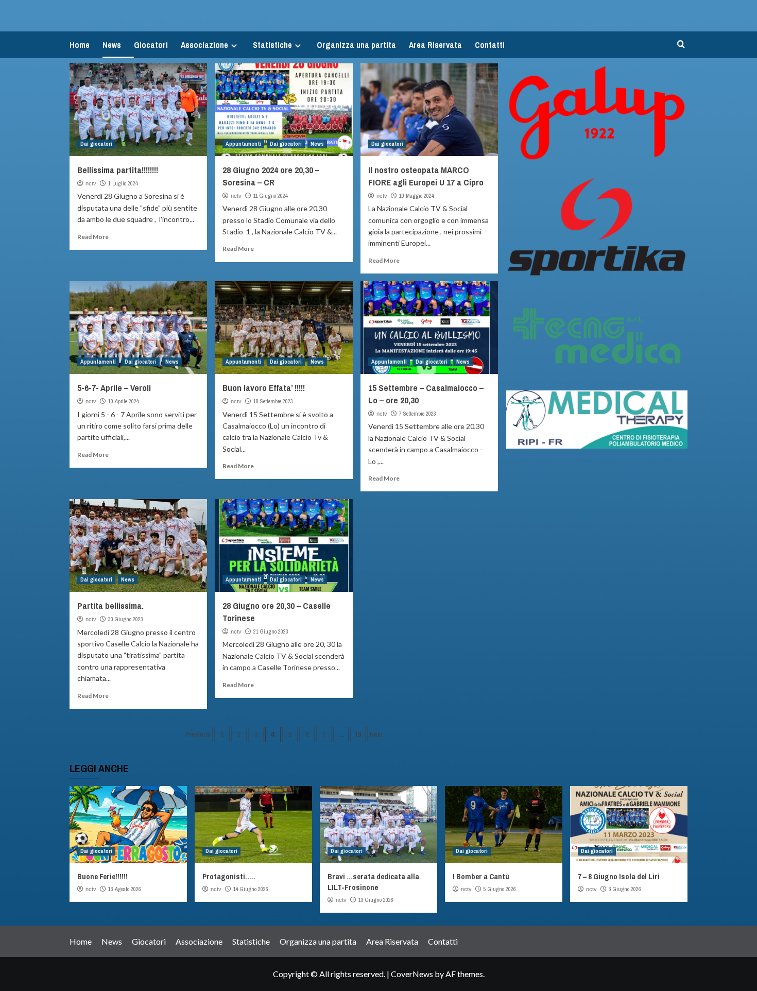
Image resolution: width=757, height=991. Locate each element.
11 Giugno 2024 (270, 195)
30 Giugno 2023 (125, 619)
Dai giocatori (96, 143)
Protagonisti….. (228, 876)
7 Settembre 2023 (417, 413)
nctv (90, 183)
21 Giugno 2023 (270, 631)
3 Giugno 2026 (625, 889)
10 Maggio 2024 (416, 195)
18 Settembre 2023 (273, 401)
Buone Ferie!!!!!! (102, 876)
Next (376, 734)
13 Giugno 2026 (375, 899)
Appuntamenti (243, 143)
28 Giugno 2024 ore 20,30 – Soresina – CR (270, 176)
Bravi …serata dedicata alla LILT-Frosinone (373, 882)
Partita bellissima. (110, 605)
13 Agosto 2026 (124, 889)
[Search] (681, 45)
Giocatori (151, 44)
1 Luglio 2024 (123, 183)
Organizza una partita (356, 44)
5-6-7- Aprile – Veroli (114, 388)
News (111, 44)
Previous (197, 734)
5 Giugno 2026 (500, 889)
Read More (93, 237)
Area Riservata (435, 44)
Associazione (204, 44)
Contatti (490, 44)
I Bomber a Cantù (481, 876)
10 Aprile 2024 (123, 401)
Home (80, 44)
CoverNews (412, 974)
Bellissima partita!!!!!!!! (117, 170)
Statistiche (272, 44)
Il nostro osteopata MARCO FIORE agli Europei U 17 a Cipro (426, 176)
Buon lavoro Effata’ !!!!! (263, 388)
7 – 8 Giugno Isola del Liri (619, 876)
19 (358, 734)
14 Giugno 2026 (250, 889)
